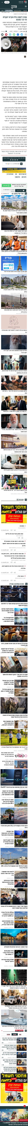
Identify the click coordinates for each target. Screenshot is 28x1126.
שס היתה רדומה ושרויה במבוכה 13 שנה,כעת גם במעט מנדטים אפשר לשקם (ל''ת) (14, 543)
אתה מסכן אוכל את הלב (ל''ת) (14, 534)
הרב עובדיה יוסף (22, 174)
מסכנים (22, 526)
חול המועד (17, 177)
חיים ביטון (24, 177)
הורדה (7, 2)
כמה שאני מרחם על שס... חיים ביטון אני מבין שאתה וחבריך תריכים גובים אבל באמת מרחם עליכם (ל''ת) (13, 556)
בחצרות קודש (17, 10)
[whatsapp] (14, 34)
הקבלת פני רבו (10, 174)
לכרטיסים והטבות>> (23, 1120)
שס (16, 174)
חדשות (25, 10)
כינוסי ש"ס (21, 576)
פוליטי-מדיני (9, 10)
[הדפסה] (10, 34)
